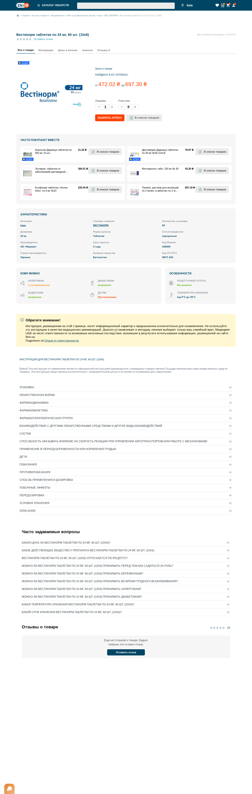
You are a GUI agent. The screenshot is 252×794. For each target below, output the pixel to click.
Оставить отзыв (43, 39)
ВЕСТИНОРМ (101, 225)
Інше (23, 225)
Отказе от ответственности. (61, 340)
